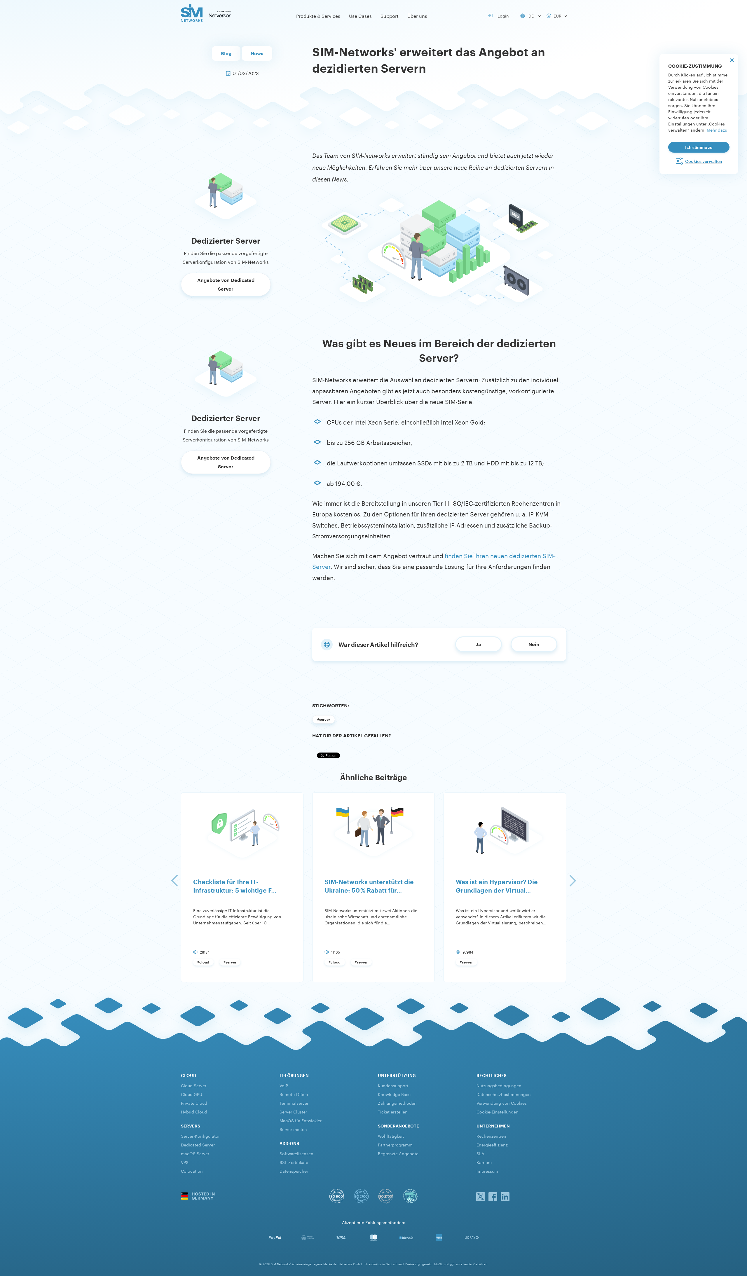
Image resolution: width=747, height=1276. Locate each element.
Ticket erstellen (393, 1111)
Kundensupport (393, 1085)
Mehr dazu (717, 129)
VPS (185, 1162)
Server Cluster (293, 1111)
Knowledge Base (394, 1094)
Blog (226, 53)
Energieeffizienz (492, 1144)
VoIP (284, 1085)
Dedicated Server (198, 1144)
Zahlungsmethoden (397, 1102)
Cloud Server (193, 1085)
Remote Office (294, 1094)
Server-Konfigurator (200, 1135)
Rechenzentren (491, 1135)
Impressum (487, 1170)
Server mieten (293, 1129)
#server (323, 719)
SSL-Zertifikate (294, 1162)
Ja (478, 644)
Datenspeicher (294, 1170)
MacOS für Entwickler (301, 1120)
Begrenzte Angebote (398, 1153)
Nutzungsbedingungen (499, 1085)
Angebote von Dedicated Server (225, 284)
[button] (174, 880)
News (257, 53)
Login (502, 15)
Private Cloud (194, 1102)
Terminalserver (294, 1102)
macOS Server (195, 1153)
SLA (480, 1153)
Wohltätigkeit (391, 1135)
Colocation (192, 1170)
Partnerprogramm (395, 1144)
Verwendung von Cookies (502, 1102)
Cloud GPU (191, 1094)
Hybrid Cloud (194, 1111)
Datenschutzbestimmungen (504, 1094)
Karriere (484, 1162)
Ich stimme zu (699, 147)
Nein (533, 644)
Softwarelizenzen (296, 1153)
